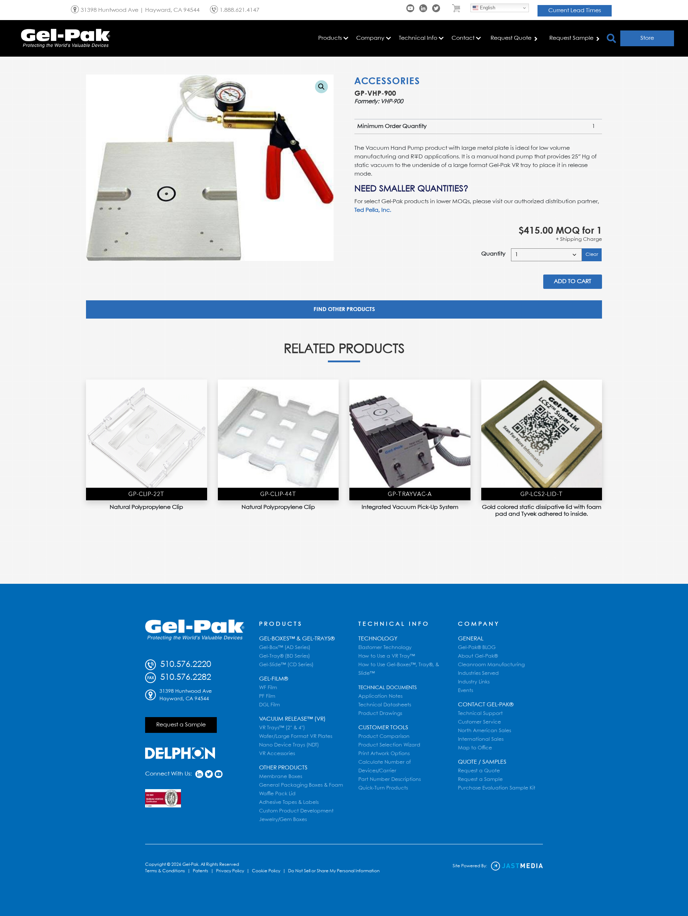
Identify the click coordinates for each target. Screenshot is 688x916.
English (486, 7)
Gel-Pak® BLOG (477, 647)
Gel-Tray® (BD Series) (284, 656)
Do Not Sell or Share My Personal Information (333, 871)
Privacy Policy (230, 871)
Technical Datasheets (384, 704)
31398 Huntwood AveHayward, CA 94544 (185, 695)
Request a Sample (181, 724)
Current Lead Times (574, 10)
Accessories (387, 81)
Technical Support (480, 713)
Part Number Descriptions (389, 779)
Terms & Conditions (165, 871)
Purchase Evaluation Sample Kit (496, 788)
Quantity (493, 254)
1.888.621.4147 (239, 10)
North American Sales (484, 730)
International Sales (480, 739)
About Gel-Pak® (478, 656)
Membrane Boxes (280, 776)
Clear (592, 254)
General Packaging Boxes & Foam (301, 785)
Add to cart (572, 281)
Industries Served (478, 673)
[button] (321, 86)
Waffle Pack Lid (277, 793)
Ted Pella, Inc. (372, 210)
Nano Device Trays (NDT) (289, 745)
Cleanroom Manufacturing (491, 664)
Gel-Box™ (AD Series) (284, 647)
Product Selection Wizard (389, 745)
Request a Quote (479, 770)
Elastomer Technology (385, 647)
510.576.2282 (184, 677)
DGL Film (269, 704)
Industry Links (473, 681)
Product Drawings (380, 713)
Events (465, 690)
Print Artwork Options (384, 753)
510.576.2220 (184, 664)
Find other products (344, 309)
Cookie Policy (266, 871)
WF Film (268, 687)
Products (281, 624)
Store (647, 38)
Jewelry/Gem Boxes (283, 819)
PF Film (267, 696)
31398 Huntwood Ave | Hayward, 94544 (140, 10)
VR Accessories (277, 753)
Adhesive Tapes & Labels (289, 802)
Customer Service (479, 722)
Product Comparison (384, 736)
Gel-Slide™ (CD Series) (286, 664)
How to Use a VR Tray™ (386, 656)
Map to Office (475, 747)
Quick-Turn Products (383, 788)
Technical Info (394, 624)
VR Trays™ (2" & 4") (282, 727)
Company (479, 624)
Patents (200, 871)
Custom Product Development (296, 811)
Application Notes (380, 696)
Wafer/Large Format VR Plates (295, 736)
